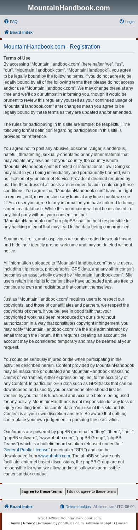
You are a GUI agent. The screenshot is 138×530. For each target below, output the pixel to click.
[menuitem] (11, 21)
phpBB (64, 523)
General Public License (26, 449)
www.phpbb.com (54, 455)
